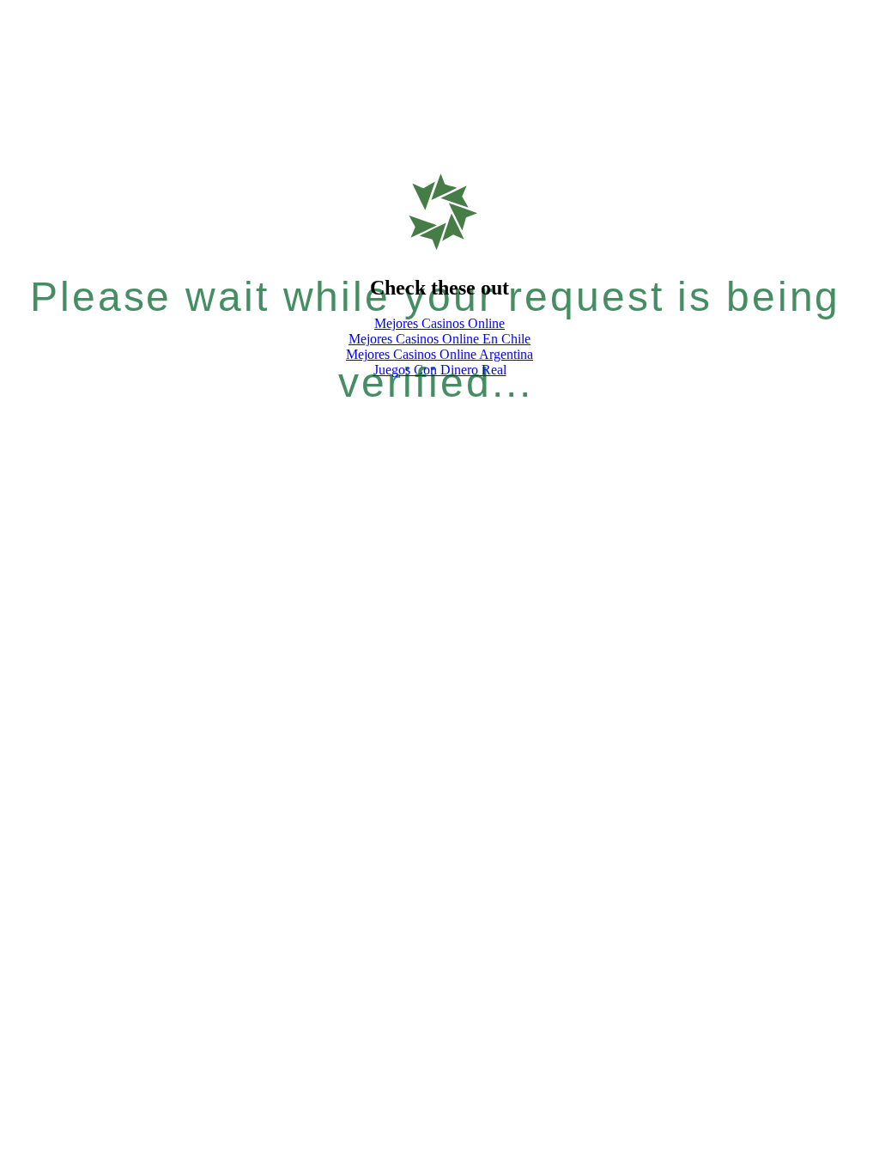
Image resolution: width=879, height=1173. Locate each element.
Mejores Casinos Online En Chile (439, 338)
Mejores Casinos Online (439, 323)
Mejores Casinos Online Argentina (439, 354)
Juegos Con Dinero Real (439, 369)
